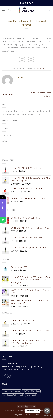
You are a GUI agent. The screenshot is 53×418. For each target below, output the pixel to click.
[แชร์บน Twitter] (29, 59)
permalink (40, 68)
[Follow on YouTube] (32, 3)
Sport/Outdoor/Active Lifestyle (13, 395)
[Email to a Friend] (33, 59)
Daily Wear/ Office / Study (31, 391)
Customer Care (10, 411)
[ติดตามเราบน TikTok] (25, 3)
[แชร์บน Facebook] (20, 59)
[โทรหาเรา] (30, 3)
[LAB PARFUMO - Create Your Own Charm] (26, 10)
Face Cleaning (8, 94)
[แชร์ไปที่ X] (24, 59)
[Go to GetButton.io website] (47, 415)
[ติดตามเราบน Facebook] (20, 3)
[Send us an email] (27, 3)
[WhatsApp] (3, 220)
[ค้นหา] (9, 10)
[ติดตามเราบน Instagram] (23, 3)
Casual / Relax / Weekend (11, 391)
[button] (3, 10)
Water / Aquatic (31, 395)
